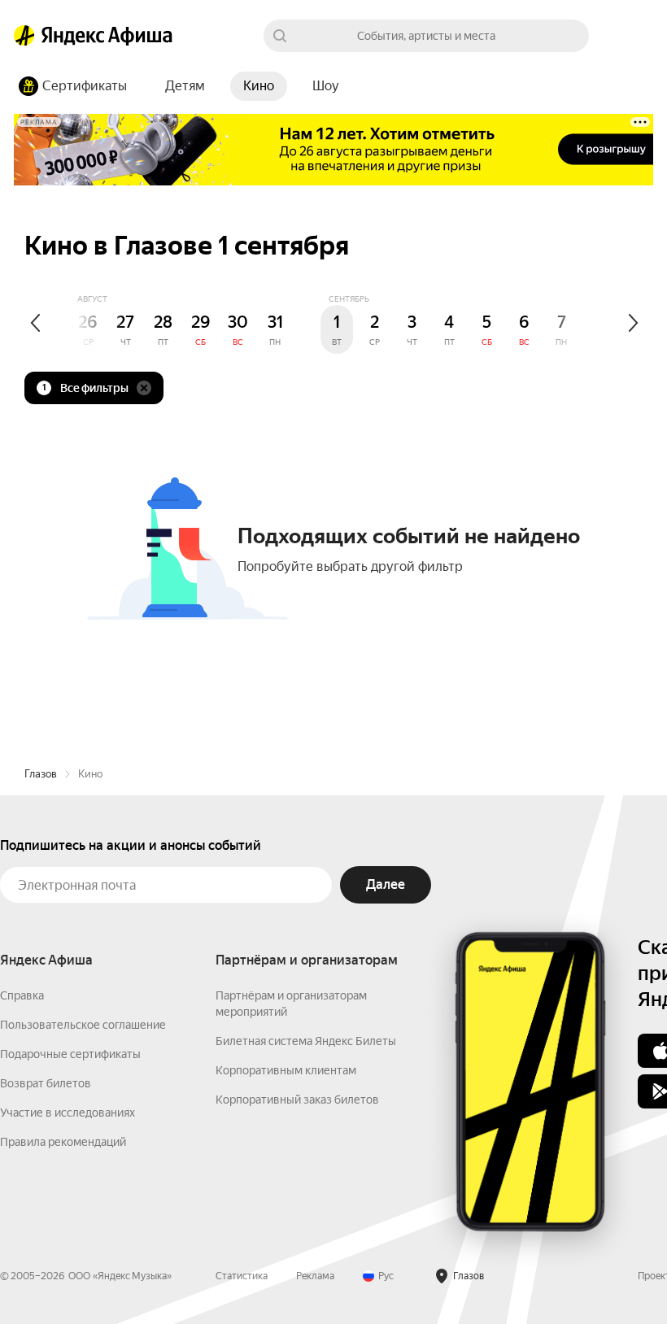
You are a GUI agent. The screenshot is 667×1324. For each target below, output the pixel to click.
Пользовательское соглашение (83, 1024)
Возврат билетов (45, 1083)
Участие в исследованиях (67, 1112)
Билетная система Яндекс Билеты (306, 1040)
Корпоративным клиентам (286, 1070)
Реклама (315, 1276)
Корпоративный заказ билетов (297, 1099)
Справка (22, 995)
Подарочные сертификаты (70, 1054)
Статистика (242, 1276)
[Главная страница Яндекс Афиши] (24, 35)
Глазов (40, 774)
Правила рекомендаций (63, 1141)
